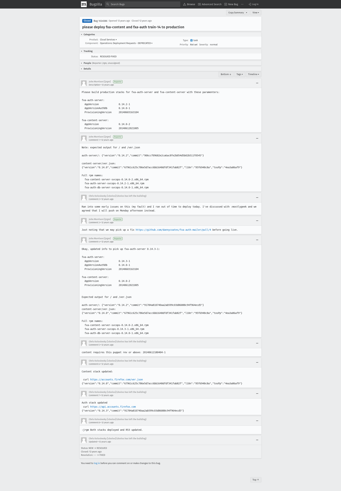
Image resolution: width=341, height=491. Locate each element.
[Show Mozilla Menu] (84, 4)
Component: (91, 43)
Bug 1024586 (100, 20)
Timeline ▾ (253, 74)
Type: (185, 40)
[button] (253, 4)
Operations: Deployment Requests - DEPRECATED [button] (126, 43)
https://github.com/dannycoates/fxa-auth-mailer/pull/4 (173, 229)
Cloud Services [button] (108, 39)
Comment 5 (94, 345)
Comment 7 (94, 395)
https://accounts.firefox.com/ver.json (116, 379)
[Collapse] (257, 83)
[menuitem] (189, 4)
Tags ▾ (240, 74)
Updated (93, 441)
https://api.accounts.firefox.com (113, 406)
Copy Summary (236, 12)
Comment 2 (94, 199)
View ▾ (256, 12)
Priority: (184, 44)
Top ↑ (256, 479)
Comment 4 (94, 241)
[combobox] (142, 4)
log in (97, 463)
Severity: (203, 44)
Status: (94, 56)
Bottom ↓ (226, 74)
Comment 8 (94, 422)
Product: (93, 39)
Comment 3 (94, 222)
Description (94, 85)
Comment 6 (94, 364)
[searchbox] (142, 4)
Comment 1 (94, 140)
